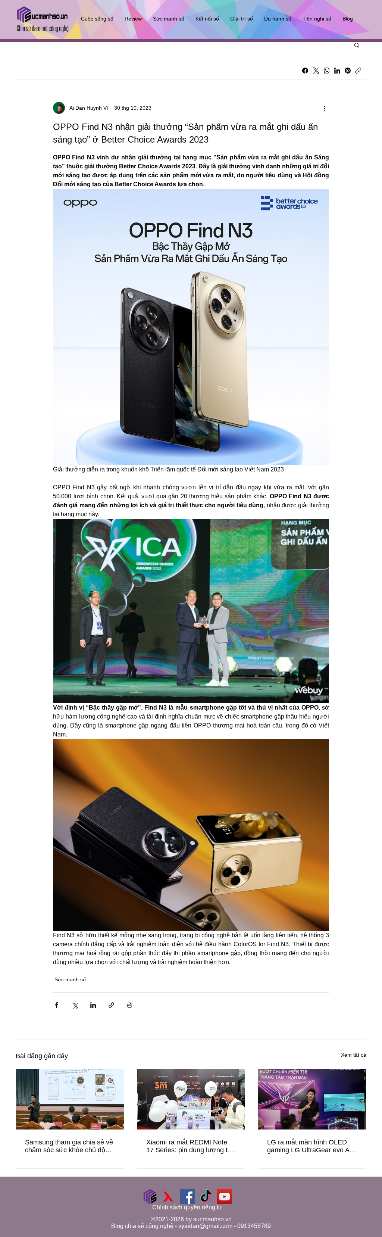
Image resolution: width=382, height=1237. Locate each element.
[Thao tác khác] (324, 107)
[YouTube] (224, 1196)
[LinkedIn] (337, 71)
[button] (356, 45)
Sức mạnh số (70, 979)
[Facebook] (305, 71)
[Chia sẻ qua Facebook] (56, 1005)
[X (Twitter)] (316, 71)
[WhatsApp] (327, 71)
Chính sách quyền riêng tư (187, 1207)
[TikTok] (205, 1196)
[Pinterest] (348, 71)
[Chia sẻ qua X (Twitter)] (74, 1005)
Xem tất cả (353, 1055)
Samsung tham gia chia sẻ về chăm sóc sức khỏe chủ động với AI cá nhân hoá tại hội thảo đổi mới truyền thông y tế (69, 1146)
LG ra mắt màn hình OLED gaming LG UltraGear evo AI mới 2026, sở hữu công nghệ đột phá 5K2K (310, 1146)
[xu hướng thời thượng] (168, 1196)
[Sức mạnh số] (150, 1196)
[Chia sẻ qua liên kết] (111, 1005)
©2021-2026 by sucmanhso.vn (191, 1219)
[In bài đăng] (129, 1005)
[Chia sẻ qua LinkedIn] (93, 1005)
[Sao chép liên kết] (358, 71)
